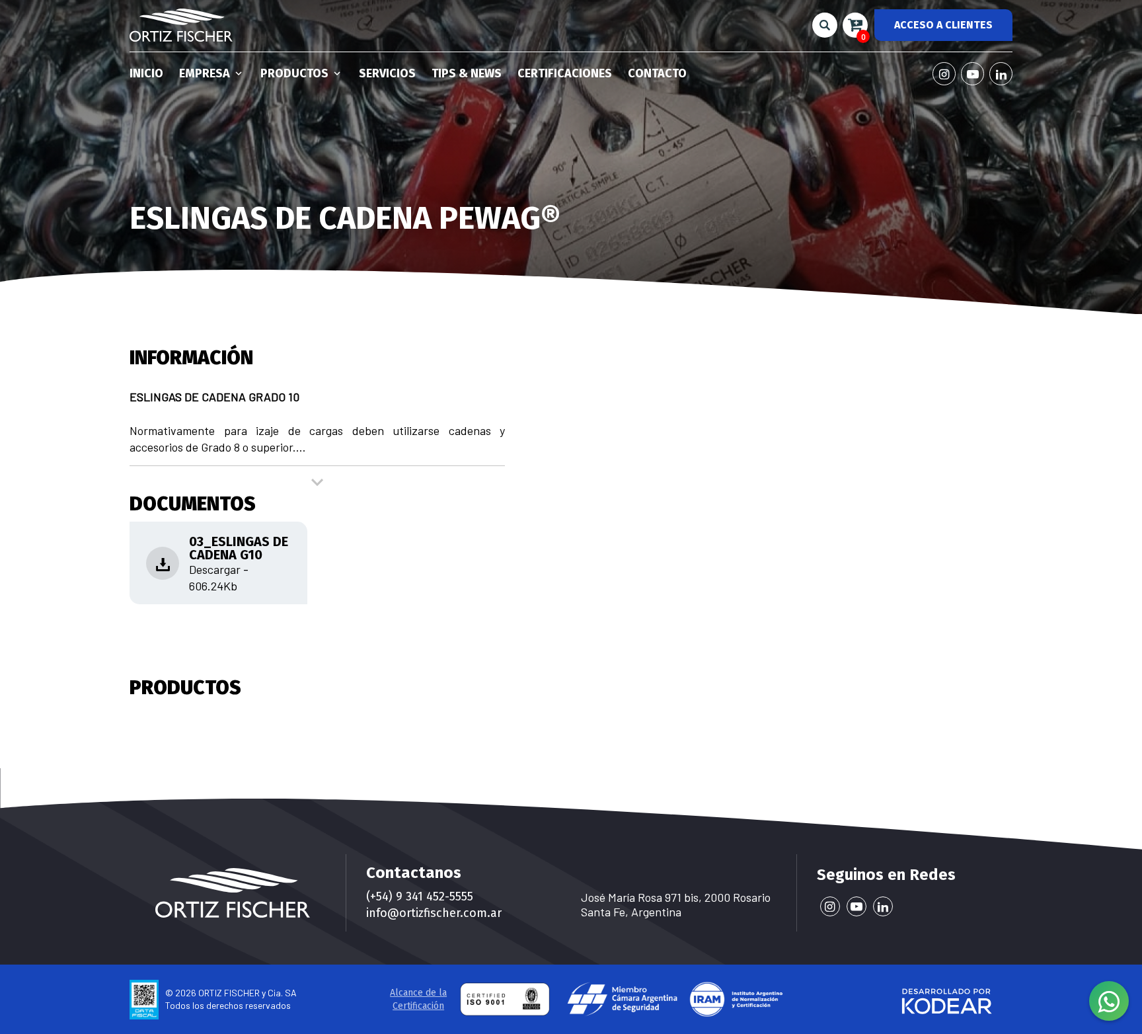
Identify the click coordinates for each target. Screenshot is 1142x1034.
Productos (295, 73)
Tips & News (467, 73)
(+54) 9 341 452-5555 (419, 896)
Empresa (206, 73)
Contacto (657, 73)
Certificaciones (564, 73)
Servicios (387, 73)
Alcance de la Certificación (418, 999)
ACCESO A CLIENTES (943, 25)
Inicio (146, 73)
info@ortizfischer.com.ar (434, 913)
